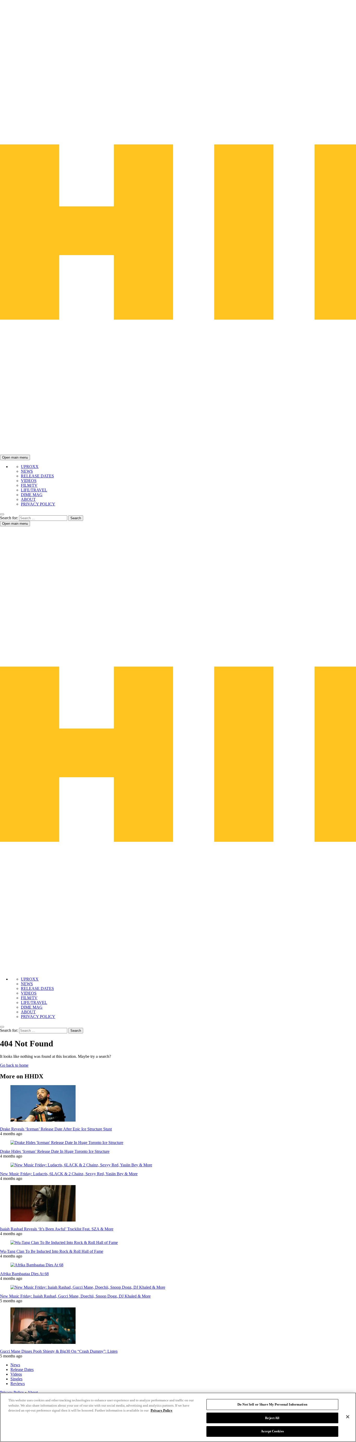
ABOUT (28, 499)
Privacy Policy (162, 1410)
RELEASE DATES (37, 476)
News (15, 1365)
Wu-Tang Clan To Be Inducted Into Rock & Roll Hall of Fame (51, 1251)
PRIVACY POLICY (38, 504)
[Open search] (2, 514)
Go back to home (14, 1065)
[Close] (347, 1416)
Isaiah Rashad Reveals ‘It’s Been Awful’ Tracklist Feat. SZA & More (56, 1229)
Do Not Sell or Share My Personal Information (272, 1404)
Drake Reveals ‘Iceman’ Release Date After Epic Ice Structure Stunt (56, 1129)
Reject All (272, 1418)
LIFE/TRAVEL (34, 490)
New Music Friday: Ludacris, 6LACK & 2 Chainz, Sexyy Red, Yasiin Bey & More (69, 1174)
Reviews (17, 1383)
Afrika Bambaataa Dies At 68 (24, 1274)
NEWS (27, 471)
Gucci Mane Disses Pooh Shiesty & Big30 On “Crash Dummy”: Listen (59, 1351)
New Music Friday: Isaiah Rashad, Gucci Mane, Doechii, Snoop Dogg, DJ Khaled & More (75, 1296)
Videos (16, 1374)
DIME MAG (31, 494)
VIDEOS (28, 480)
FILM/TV (29, 485)
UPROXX (30, 466)
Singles (16, 1379)
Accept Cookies (272, 1431)
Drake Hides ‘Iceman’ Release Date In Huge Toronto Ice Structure (54, 1151)
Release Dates (22, 1369)
